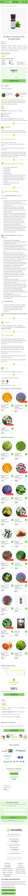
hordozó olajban (10, 246)
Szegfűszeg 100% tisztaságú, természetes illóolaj (5, 564)
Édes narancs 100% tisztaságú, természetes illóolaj (5, 406)
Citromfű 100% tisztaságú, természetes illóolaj (5, 632)
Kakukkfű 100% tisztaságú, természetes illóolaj (18, 455)
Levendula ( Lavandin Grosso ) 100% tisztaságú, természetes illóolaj (19, 406)
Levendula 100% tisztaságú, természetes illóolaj (5, 498)
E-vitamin (16, 608)
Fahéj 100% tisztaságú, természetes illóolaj (18, 542)
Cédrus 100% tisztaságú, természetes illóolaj (18, 564)
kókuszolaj (19, 291)
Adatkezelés (7, 863)
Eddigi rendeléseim (20, 869)
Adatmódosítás (20, 867)
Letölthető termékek (20, 873)
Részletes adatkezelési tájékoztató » (8, 887)
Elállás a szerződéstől (7, 872)
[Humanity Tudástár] (14, 736)
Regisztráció (20, 863)
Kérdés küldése (14, 730)
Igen (18, 716)
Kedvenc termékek (20, 871)
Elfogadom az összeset (8, 893)
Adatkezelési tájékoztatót (12, 820)
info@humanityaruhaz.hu (14, 853)
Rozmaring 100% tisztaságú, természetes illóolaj (5, 455)
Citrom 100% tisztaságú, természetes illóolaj (5, 520)
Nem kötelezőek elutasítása (8, 890)
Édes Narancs (17, 240)
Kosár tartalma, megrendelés (7, 866)
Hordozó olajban (7, 294)
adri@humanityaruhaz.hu (14, 845)
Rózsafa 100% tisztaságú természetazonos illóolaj (4, 609)
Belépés (20, 865)
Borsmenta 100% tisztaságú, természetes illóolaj (18, 498)
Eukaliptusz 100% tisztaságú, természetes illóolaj (5, 542)
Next (24, 790)
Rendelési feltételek (7, 870)
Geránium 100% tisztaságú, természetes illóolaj (18, 476)
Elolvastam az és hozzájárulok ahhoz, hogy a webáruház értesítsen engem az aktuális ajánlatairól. (13, 821)
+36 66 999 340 (15, 841)
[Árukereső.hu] (7, 756)
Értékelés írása (14, 694)
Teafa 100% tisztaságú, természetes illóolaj (5, 429)
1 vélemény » (3, 56)
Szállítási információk (7, 868)
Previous (2, 790)
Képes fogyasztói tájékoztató (7, 875)
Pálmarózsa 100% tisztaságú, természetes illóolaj (18, 654)
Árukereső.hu (7, 758)
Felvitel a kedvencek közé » (6, 88)
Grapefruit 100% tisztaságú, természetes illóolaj (5, 654)
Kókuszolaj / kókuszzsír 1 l (17, 631)
